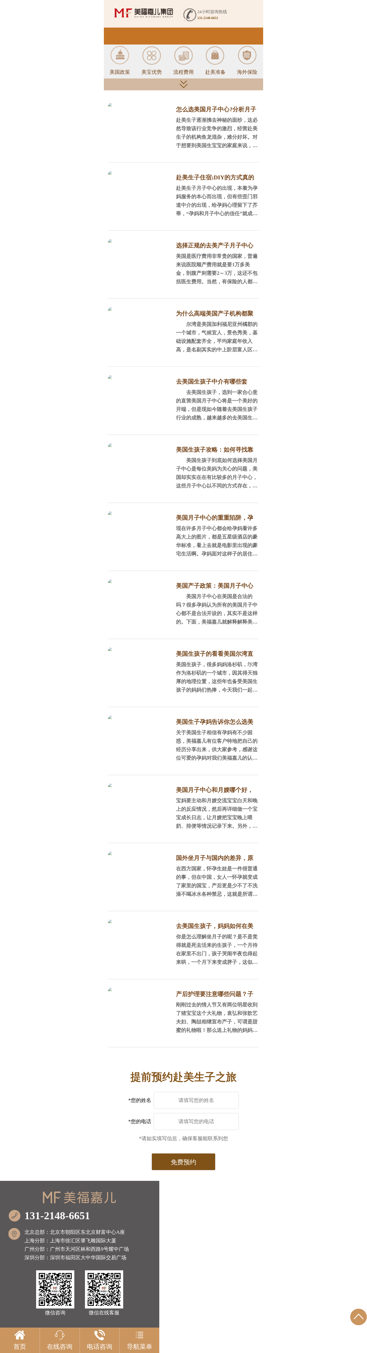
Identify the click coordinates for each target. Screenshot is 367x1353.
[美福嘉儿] (144, 12)
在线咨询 (59, 1346)
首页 (19, 1346)
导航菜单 (139, 1346)
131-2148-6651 (57, 1216)
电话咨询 (99, 1346)
